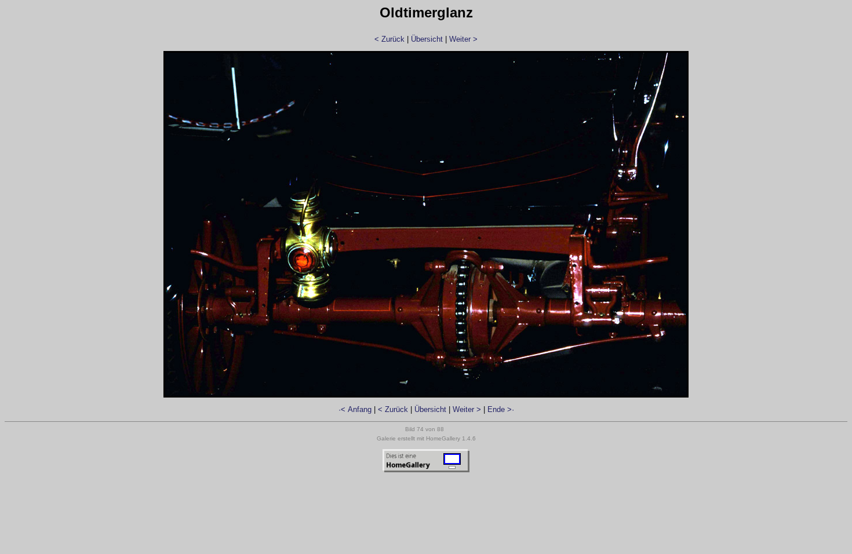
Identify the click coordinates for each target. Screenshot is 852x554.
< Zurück (389, 39)
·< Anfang (355, 409)
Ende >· (500, 409)
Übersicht (427, 39)
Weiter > (463, 39)
